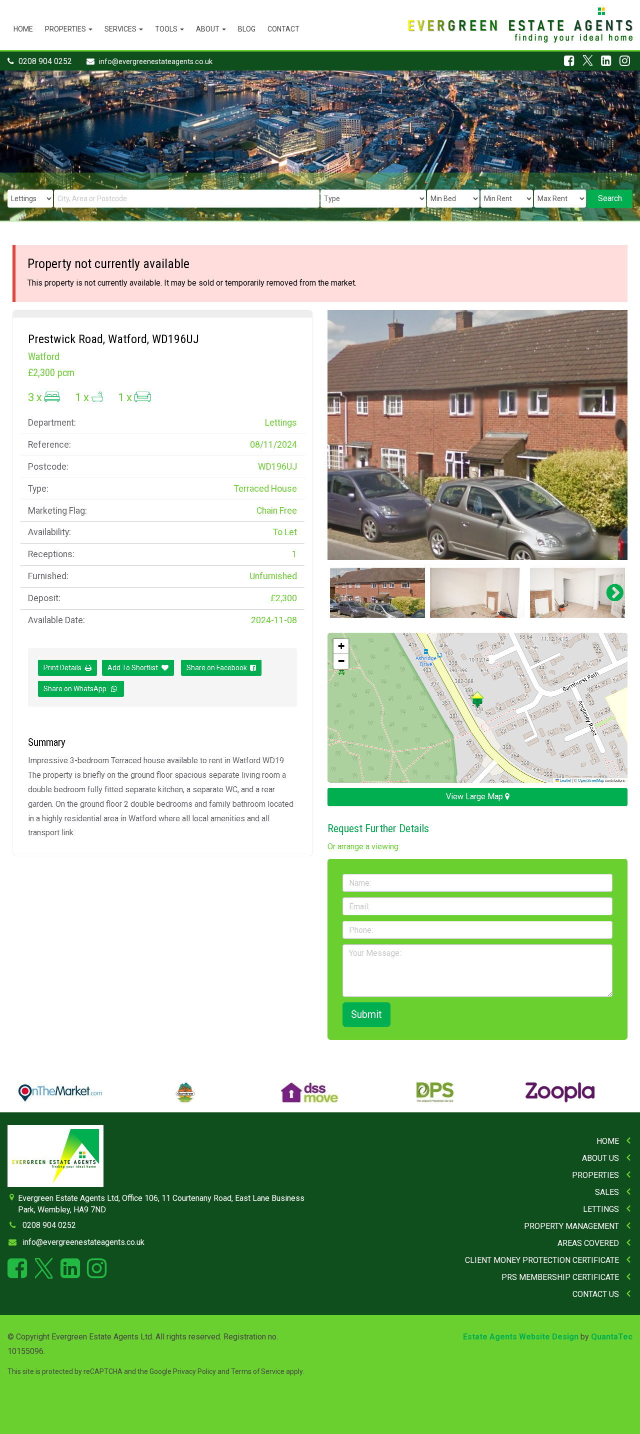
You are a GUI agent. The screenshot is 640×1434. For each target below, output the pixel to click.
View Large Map (475, 796)
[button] (477, 699)
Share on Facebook (218, 668)
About (208, 29)
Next (610, 435)
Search (610, 198)
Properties (66, 29)
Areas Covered (588, 1243)
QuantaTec (611, 1336)
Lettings (601, 1209)
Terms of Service (257, 1371)
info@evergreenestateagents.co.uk (155, 62)
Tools (167, 29)
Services (121, 29)
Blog (247, 29)
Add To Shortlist (133, 668)
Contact (284, 29)
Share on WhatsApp (77, 689)
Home (23, 29)
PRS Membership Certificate (560, 1277)
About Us (600, 1158)
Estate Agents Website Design (520, 1336)
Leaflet (565, 780)
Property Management (571, 1226)
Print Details (63, 668)
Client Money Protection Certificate (542, 1260)
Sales (607, 1192)
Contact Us (595, 1294)
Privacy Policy (194, 1371)
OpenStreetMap (591, 780)
